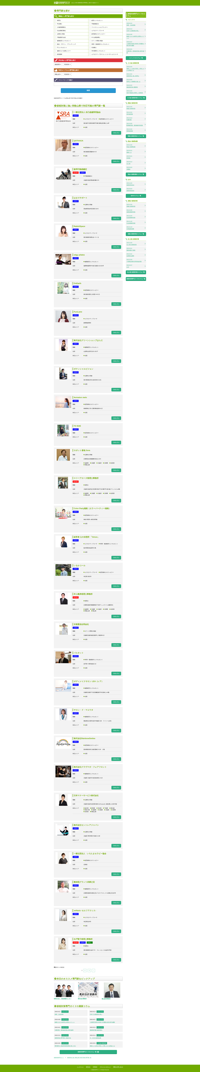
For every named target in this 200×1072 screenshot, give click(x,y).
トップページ (80, 1067)
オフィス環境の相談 (97, 40)
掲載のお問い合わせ (118, 1067)
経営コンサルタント (97, 20)
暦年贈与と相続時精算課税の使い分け (65, 1046)
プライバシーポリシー (105, 1067)
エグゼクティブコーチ (97, 30)
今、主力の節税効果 (95, 1038)
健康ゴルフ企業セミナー (64, 51)
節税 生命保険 (59, 1014)
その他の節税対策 (101, 1043)
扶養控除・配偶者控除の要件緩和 (64, 1030)
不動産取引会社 (61, 37)
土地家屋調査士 (61, 27)
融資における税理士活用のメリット (65, 1022)
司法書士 (59, 23)
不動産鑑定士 (95, 23)
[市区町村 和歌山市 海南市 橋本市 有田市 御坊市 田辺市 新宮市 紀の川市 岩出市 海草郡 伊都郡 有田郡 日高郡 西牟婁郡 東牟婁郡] (67, 74)
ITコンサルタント (62, 47)
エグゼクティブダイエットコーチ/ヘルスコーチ (104, 54)
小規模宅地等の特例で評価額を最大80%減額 (102, 1022)
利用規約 (95, 1067)
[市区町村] (67, 64)
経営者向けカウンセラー (98, 34)
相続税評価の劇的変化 (96, 1030)
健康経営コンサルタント (64, 40)
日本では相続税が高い (96, 1014)
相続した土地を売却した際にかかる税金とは (102, 1046)
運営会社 (88, 1067)
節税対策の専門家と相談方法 (63, 1038)
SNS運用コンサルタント (98, 51)
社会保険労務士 (61, 30)
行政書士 (93, 47)
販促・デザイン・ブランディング (66, 44)
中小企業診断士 (95, 37)
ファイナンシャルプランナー (99, 27)
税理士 (59, 20)
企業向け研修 (61, 34)
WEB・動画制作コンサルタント (100, 44)
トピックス (65, 1011)
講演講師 (59, 54)
